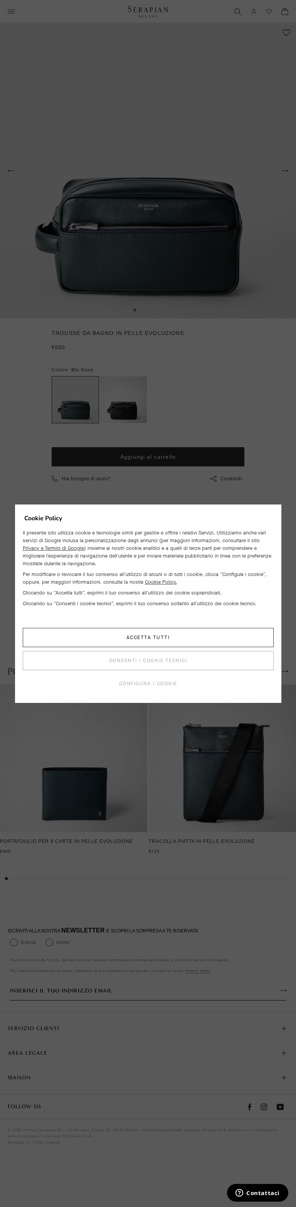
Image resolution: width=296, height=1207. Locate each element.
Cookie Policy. (161, 582)
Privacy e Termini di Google (53, 548)
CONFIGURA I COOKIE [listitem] (148, 683)
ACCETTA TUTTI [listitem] (148, 637)
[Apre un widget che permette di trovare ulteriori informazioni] (257, 1193)
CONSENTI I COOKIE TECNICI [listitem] (148, 660)
